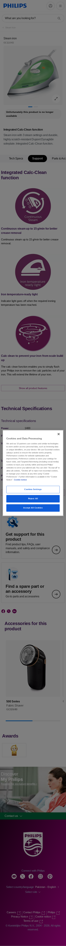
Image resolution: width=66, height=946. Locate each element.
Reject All (33, 499)
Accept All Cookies (33, 508)
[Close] (58, 434)
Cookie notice (20, 480)
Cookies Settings (33, 489)
